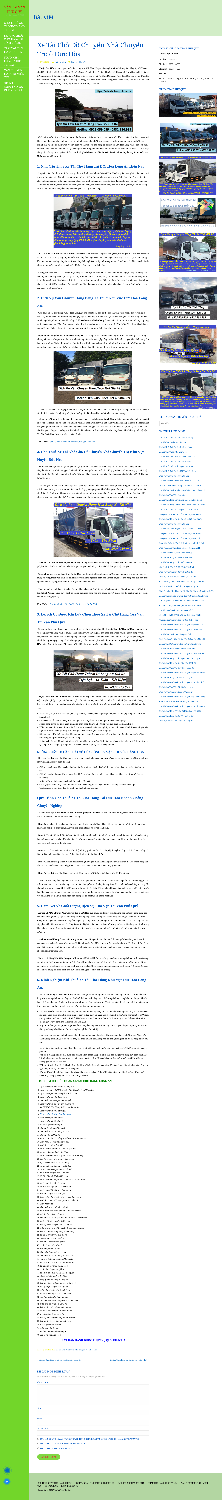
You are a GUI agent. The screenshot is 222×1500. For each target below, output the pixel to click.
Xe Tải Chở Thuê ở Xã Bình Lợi (173, 442)
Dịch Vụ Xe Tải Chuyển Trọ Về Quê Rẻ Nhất (178, 577)
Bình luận (43, 1383)
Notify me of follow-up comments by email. (63, 1444)
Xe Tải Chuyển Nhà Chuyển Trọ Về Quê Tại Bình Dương (183, 596)
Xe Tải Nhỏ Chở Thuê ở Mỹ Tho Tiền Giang (178, 471)
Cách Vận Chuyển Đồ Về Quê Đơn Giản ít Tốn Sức (180, 605)
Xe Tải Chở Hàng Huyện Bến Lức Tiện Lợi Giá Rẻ (180, 500)
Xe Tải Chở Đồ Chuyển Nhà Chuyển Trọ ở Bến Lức (181, 629)
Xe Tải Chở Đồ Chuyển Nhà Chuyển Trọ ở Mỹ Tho (181, 625)
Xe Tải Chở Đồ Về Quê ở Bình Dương (175, 553)
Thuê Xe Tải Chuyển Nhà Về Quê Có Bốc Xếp (178, 620)
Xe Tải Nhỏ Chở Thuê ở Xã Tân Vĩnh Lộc (176, 457)
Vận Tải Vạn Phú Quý (14, 9)
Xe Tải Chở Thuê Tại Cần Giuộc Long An (176, 668)
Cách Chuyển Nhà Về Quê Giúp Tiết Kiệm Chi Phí (180, 615)
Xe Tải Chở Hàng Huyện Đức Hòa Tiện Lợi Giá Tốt (181, 519)
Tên (39, 1408)
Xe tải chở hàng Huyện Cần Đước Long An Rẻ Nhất (73, 604)
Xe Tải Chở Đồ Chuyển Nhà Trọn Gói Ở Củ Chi (179, 481)
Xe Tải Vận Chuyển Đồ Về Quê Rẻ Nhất (176, 610)
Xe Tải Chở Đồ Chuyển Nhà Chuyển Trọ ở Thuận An (182, 706)
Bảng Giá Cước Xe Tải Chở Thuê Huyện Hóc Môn (180, 533)
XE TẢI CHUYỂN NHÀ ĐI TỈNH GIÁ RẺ (14, 86)
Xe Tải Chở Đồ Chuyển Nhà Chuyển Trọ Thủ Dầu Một (182, 697)
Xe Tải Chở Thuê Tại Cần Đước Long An (176, 687)
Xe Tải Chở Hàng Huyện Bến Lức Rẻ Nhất (177, 663)
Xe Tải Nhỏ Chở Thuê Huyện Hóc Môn (176, 466)
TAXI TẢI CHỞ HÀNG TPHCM (13, 50)
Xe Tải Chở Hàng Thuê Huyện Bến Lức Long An (180, 658)
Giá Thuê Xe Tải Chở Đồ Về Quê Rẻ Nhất (176, 567)
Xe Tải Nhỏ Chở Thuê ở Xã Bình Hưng (176, 437)
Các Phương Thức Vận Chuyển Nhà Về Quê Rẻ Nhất (182, 581)
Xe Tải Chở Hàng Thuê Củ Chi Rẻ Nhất (176, 562)
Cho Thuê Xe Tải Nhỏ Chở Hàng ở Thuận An (178, 701)
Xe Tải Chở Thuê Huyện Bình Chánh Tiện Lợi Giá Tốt (182, 490)
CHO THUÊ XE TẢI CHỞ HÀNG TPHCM (14, 26)
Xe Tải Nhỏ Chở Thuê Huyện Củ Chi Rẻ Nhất (178, 509)
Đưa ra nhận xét (78, 62)
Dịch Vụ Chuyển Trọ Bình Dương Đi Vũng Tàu (179, 586)
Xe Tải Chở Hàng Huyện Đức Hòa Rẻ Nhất (177, 649)
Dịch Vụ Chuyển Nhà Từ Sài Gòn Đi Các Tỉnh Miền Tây (182, 639)
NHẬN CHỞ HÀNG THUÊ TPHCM (12, 61)
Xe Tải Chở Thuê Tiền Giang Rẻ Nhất (175, 634)
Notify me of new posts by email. (57, 1448)
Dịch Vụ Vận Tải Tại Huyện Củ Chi (174, 476)
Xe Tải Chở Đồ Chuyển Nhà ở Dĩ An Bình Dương (180, 644)
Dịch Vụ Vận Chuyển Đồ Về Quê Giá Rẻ (176, 572)
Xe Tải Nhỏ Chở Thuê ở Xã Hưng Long (176, 447)
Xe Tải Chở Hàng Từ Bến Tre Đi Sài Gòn (176, 716)
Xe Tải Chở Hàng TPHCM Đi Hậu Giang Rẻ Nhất (180, 711)
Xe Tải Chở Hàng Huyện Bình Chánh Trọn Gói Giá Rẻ (182, 505)
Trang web (42, 1429)
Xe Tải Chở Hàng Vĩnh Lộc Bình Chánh (176, 557)
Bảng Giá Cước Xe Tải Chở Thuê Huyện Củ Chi (179, 538)
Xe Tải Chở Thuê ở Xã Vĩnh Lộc (173, 452)
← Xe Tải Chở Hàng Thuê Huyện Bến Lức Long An (59, 1360)
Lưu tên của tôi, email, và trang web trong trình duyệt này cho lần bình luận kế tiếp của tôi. (89, 1439)
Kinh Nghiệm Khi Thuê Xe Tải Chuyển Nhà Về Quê (181, 601)
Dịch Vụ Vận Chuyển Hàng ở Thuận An (176, 692)
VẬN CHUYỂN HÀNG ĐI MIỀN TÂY (14, 74)
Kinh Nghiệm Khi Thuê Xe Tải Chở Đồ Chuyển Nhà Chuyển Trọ (186, 591)
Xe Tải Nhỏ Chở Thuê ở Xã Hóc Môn (175, 461)
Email (41, 1418)
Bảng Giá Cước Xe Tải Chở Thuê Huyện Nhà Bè (180, 514)
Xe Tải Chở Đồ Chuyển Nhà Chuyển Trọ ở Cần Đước (182, 673)
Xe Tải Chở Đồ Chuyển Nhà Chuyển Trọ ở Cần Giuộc (182, 682)
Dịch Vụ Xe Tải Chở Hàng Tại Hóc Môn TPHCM (179, 548)
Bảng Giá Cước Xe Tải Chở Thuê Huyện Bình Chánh (181, 543)
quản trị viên (60, 62)
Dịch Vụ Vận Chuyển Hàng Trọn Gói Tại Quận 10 (180, 485)
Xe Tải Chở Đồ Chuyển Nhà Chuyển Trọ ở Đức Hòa (76, 1350)
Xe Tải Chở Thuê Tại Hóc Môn (172, 495)
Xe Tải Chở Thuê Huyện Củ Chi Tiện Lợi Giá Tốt (180, 529)
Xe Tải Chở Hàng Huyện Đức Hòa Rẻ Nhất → (129, 1360)
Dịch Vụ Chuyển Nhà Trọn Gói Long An (176, 721)
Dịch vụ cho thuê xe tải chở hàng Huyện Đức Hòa (72, 441)
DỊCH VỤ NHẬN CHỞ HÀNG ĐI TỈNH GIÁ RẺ (14, 39)
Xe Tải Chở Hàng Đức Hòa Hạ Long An (176, 677)
